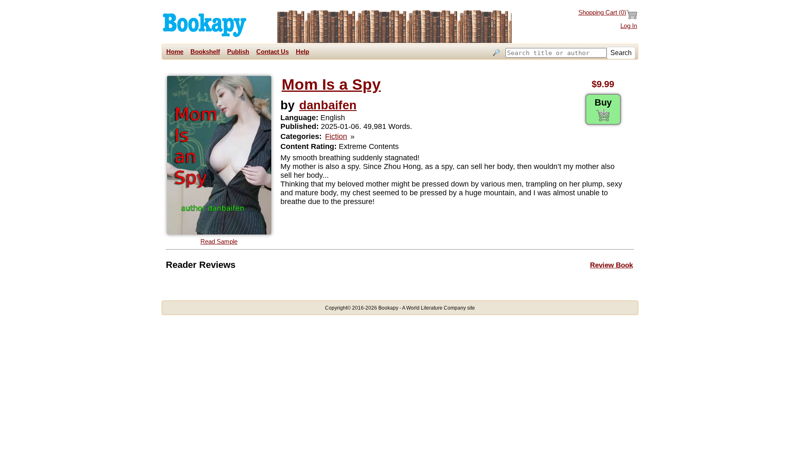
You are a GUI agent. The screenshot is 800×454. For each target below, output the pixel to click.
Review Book (611, 265)
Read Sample (219, 241)
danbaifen (328, 105)
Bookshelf (205, 51)
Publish (238, 51)
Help (302, 51)
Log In (628, 26)
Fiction (336, 136)
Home (174, 51)
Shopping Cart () (602, 12)
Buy (603, 102)
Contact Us (272, 51)
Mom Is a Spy (331, 84)
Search (621, 52)
